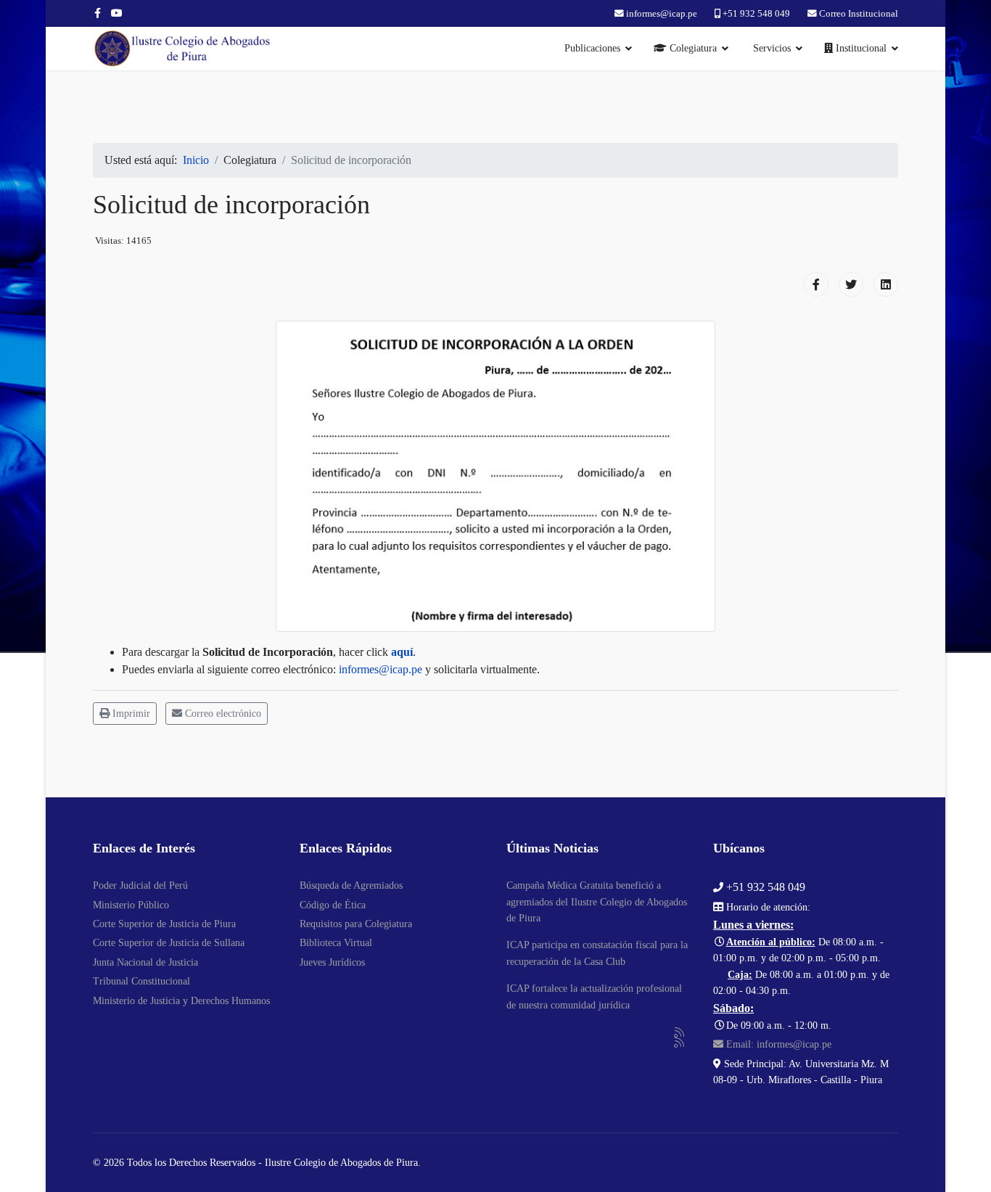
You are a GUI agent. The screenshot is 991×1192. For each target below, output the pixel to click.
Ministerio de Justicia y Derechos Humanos (181, 1000)
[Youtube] (117, 13)
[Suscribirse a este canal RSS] (680, 1033)
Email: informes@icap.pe (777, 1044)
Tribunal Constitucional (141, 981)
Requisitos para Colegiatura (356, 923)
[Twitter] (851, 284)
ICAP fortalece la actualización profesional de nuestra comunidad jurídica (594, 996)
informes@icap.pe (661, 14)
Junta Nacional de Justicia (145, 962)
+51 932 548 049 (756, 14)
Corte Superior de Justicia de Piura (164, 923)
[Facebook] (816, 284)
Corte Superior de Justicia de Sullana (168, 942)
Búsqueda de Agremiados (351, 885)
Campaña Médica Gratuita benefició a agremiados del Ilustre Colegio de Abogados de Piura (596, 902)
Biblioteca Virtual (336, 942)
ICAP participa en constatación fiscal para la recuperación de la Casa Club (597, 953)
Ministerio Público (131, 905)
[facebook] (97, 13)
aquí (402, 652)
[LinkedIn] (885, 284)
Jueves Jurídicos (332, 962)
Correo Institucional (858, 14)
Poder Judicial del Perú (140, 885)
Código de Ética (333, 905)
